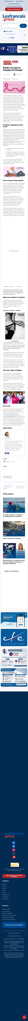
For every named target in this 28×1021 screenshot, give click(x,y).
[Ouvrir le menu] (25, 35)
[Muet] (8, 38)
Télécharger (18, 286)
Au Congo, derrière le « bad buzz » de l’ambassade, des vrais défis (13, 515)
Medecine (15, 61)
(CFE (14, 209)
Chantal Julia (19, 74)
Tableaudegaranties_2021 (8, 286)
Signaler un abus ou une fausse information (14, 876)
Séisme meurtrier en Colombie (12, 538)
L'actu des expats (7, 477)
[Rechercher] (23, 26)
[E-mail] (6, 453)
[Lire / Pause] (5, 37)
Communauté (7, 61)
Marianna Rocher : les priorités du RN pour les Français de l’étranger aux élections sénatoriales (13, 562)
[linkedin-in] (13, 846)
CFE (18, 205)
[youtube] (14, 857)
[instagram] (13, 849)
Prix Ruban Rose (11, 422)
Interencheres (6, 357)
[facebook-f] (13, 842)
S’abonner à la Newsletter (14, 9)
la (5, 414)
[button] (24, 1017)
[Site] (8, 453)
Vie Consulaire (7, 64)
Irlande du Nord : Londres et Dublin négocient (7, 487)
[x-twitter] (13, 853)
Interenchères (6, 362)
